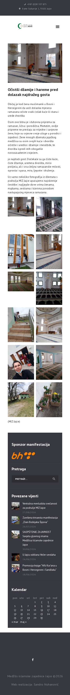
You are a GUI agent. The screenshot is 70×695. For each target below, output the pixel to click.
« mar (15, 622)
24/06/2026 (29, 559)
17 (48, 610)
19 (15, 614)
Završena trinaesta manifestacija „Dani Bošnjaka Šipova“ (40, 520)
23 (41, 614)
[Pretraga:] (35, 479)
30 (41, 617)
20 (21, 614)
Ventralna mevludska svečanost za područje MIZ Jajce (40, 505)
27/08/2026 (29, 512)
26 (15, 617)
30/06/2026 (29, 549)
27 (21, 617)
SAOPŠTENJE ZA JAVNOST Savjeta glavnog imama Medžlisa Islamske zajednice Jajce (38, 538)
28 (28, 617)
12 (15, 610)
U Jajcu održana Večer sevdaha (39, 554)
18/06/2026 (29, 574)
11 (55, 606)
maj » (23, 622)
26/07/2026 (29, 526)
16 (41, 610)
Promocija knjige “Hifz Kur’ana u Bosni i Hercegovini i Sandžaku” (40, 567)
